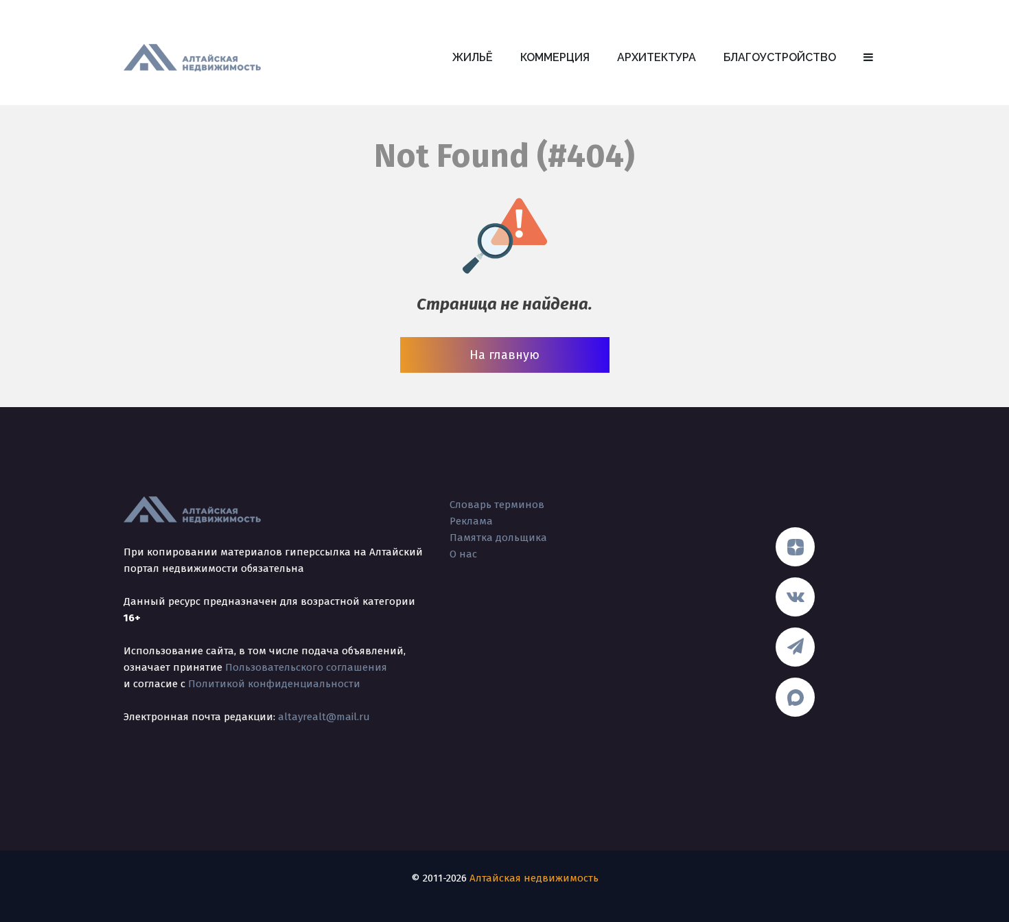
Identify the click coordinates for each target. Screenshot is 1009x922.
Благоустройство (779, 57)
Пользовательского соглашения (306, 667)
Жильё (472, 57)
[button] (868, 58)
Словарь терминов (497, 504)
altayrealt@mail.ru (324, 717)
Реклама (471, 521)
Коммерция (555, 57)
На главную (504, 354)
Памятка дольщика (498, 537)
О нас (463, 554)
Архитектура (656, 57)
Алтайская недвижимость (534, 878)
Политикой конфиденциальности (274, 684)
